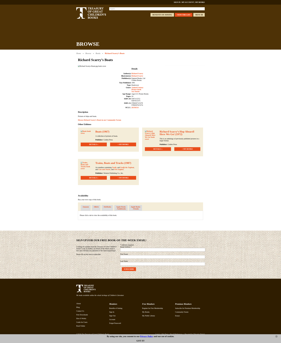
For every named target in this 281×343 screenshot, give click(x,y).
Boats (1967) (102, 131)
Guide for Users (81, 322)
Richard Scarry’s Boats (115, 53)
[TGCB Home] (94, 18)
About (78, 303)
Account (112, 319)
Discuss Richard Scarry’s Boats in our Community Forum (99, 120)
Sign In (111, 312)
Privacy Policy (146, 336)
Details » (93, 144)
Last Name (124, 261)
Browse (88, 53)
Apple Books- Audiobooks (121, 208)
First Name (124, 254)
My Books (146, 312)
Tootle (114, 167)
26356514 (135, 107)
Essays (177, 316)
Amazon (86, 207)
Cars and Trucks (104, 169)
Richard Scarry (137, 73)
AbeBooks (107, 207)
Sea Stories (135, 91)
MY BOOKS (200, 2)
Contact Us (80, 311)
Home (78, 53)
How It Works (81, 318)
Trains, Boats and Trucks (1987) (113, 163)
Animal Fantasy (137, 87)
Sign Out (112, 316)
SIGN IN (177, 2)
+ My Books (123, 144)
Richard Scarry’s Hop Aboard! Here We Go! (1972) (177, 133)
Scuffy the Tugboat (127, 167)
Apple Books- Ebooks (135, 208)
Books (98, 53)
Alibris (96, 207)
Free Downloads (82, 315)
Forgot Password (115, 323)
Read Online (80, 326)
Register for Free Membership (152, 308)
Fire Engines (119, 169)
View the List (183, 15)
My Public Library (148, 316)
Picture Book (136, 89)
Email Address (126, 247)
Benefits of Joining (162, 15)
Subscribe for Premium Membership (187, 308)
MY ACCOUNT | (188, 2)
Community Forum (181, 312)
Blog (78, 307)
